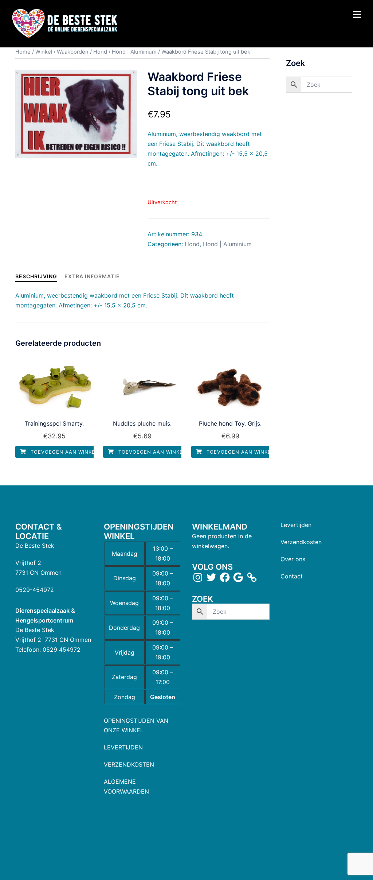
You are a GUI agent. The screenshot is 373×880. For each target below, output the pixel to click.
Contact (291, 576)
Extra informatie (92, 276)
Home (23, 52)
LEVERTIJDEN (123, 747)
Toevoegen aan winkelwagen (73, 452)
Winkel (43, 52)
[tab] (36, 276)
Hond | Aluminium (134, 52)
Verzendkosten (301, 542)
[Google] (238, 577)
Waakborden (73, 52)
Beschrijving (36, 276)
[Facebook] (225, 577)
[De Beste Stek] (66, 23)
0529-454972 (34, 589)
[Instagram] (198, 577)
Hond (100, 52)
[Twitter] (211, 577)
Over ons (292, 559)
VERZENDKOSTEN (129, 764)
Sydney (160, 867)
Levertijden (295, 524)
